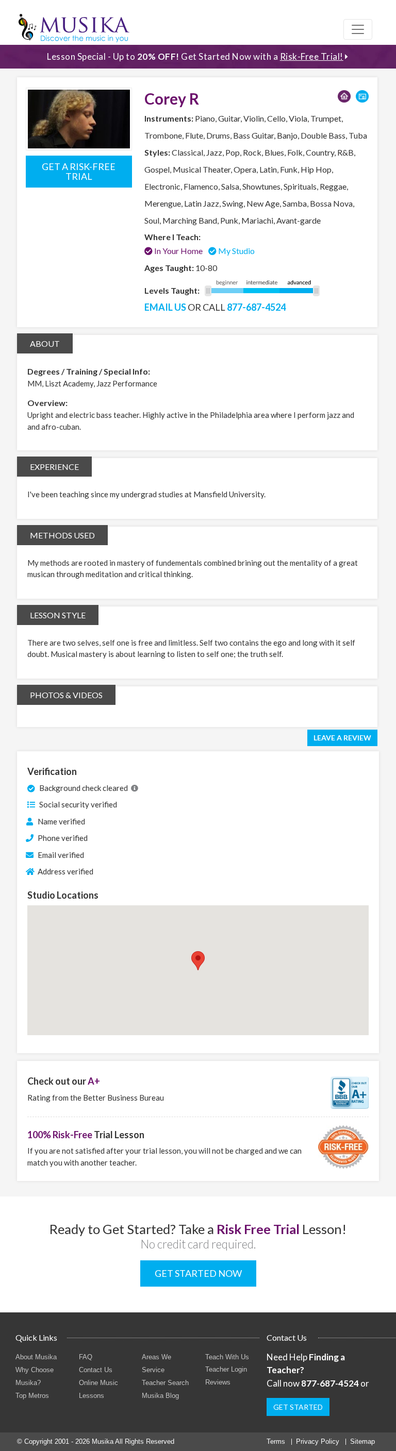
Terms (276, 1441)
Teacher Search (165, 1383)
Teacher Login (226, 1369)
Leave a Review (342, 737)
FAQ (85, 1357)
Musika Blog (160, 1395)
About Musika (36, 1357)
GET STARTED (298, 1407)
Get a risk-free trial (79, 171)
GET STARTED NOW (198, 1273)
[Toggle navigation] (357, 29)
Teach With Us (227, 1357)
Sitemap (362, 1441)
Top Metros (32, 1395)
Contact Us (95, 1370)
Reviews (217, 1382)
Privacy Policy (317, 1441)
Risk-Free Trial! (311, 56)
